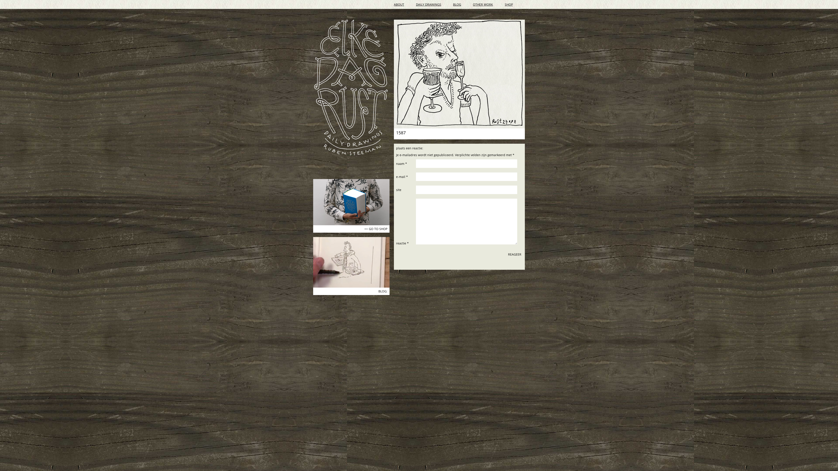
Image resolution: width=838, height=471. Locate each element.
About (399, 4)
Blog (457, 4)
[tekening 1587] (459, 74)
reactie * (402, 243)
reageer (514, 254)
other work (483, 4)
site (398, 190)
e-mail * (402, 177)
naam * (401, 164)
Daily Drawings (428, 4)
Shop (509, 4)
